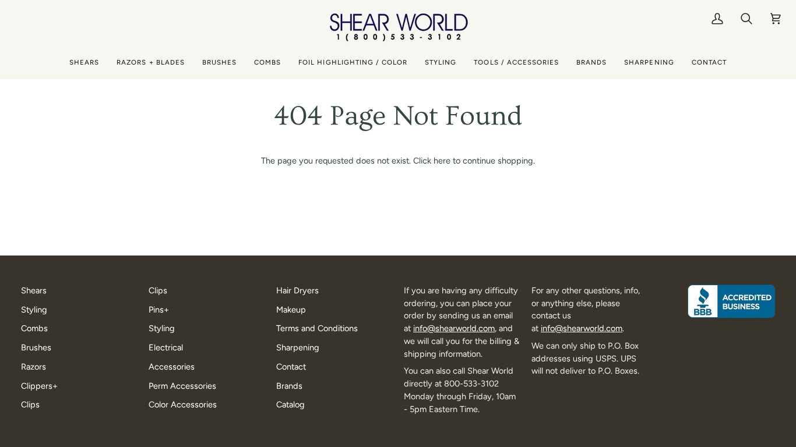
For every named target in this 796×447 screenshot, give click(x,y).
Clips (30, 404)
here (442, 160)
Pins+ (159, 309)
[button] (84, 62)
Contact (291, 366)
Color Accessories (183, 404)
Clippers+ (39, 386)
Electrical (166, 347)
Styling (34, 309)
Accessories (172, 366)
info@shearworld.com (454, 328)
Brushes (36, 347)
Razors (33, 366)
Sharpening (297, 347)
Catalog (290, 404)
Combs (34, 328)
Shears (34, 290)
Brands (289, 386)
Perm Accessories (182, 386)
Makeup (291, 309)
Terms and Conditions (317, 328)
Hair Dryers (297, 290)
